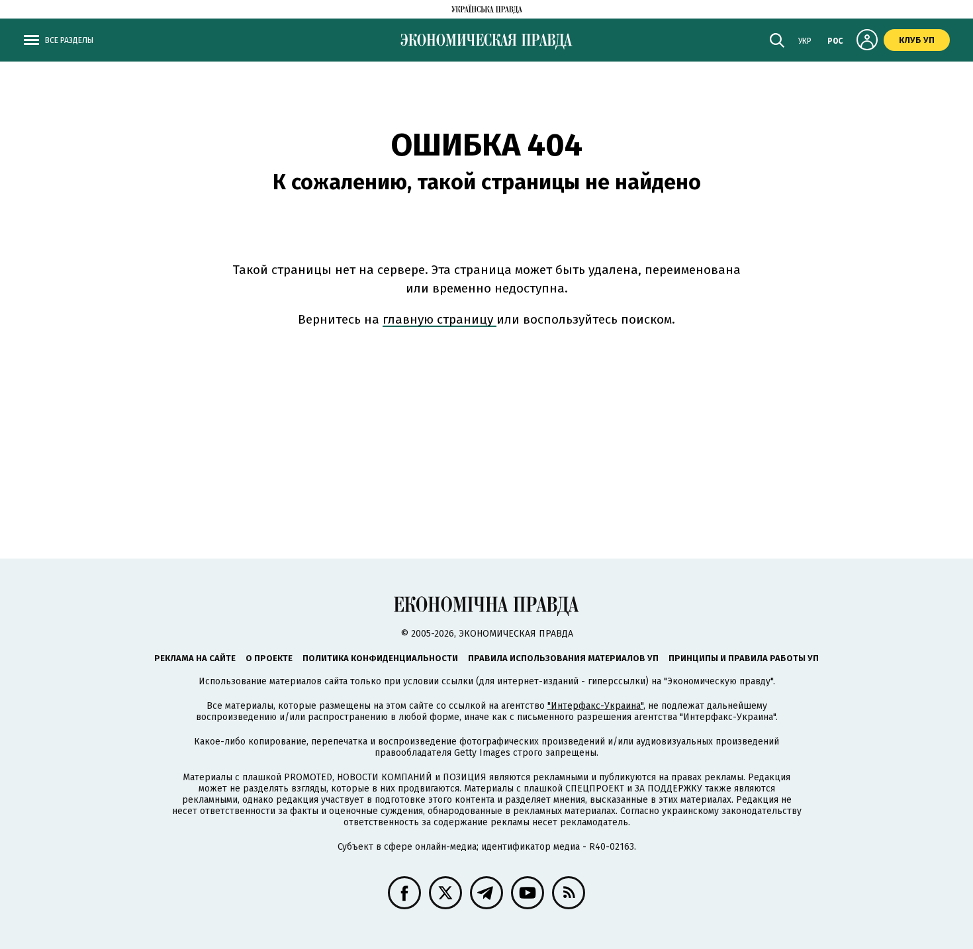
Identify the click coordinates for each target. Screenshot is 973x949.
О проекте (269, 658)
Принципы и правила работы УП (744, 658)
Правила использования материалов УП (563, 658)
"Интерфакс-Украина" (595, 705)
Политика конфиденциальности (380, 658)
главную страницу (439, 319)
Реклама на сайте (195, 658)
